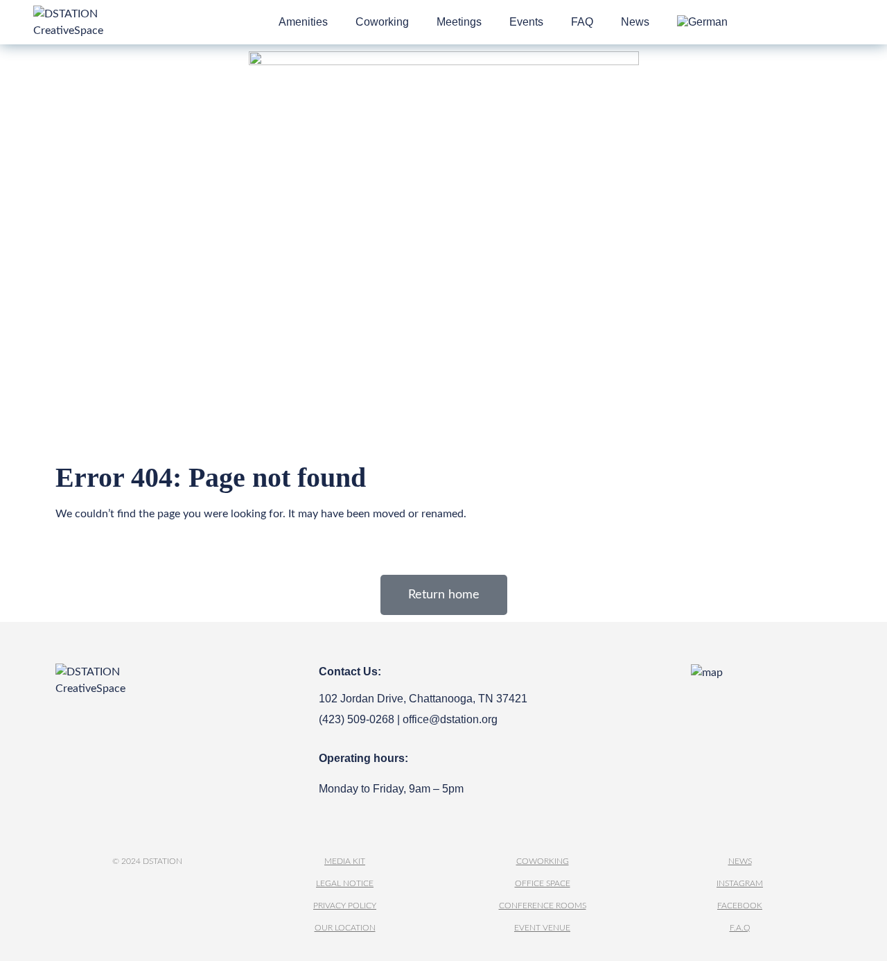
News (635, 22)
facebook (739, 905)
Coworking (382, 22)
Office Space (542, 883)
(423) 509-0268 (356, 719)
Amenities (303, 22)
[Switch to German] (702, 22)
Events (526, 22)
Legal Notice (345, 883)
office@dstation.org (450, 719)
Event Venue (542, 928)
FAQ (582, 22)
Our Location (345, 928)
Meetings (459, 22)
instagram (740, 883)
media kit (344, 861)
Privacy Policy (344, 905)
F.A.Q (740, 928)
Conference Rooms (542, 905)
